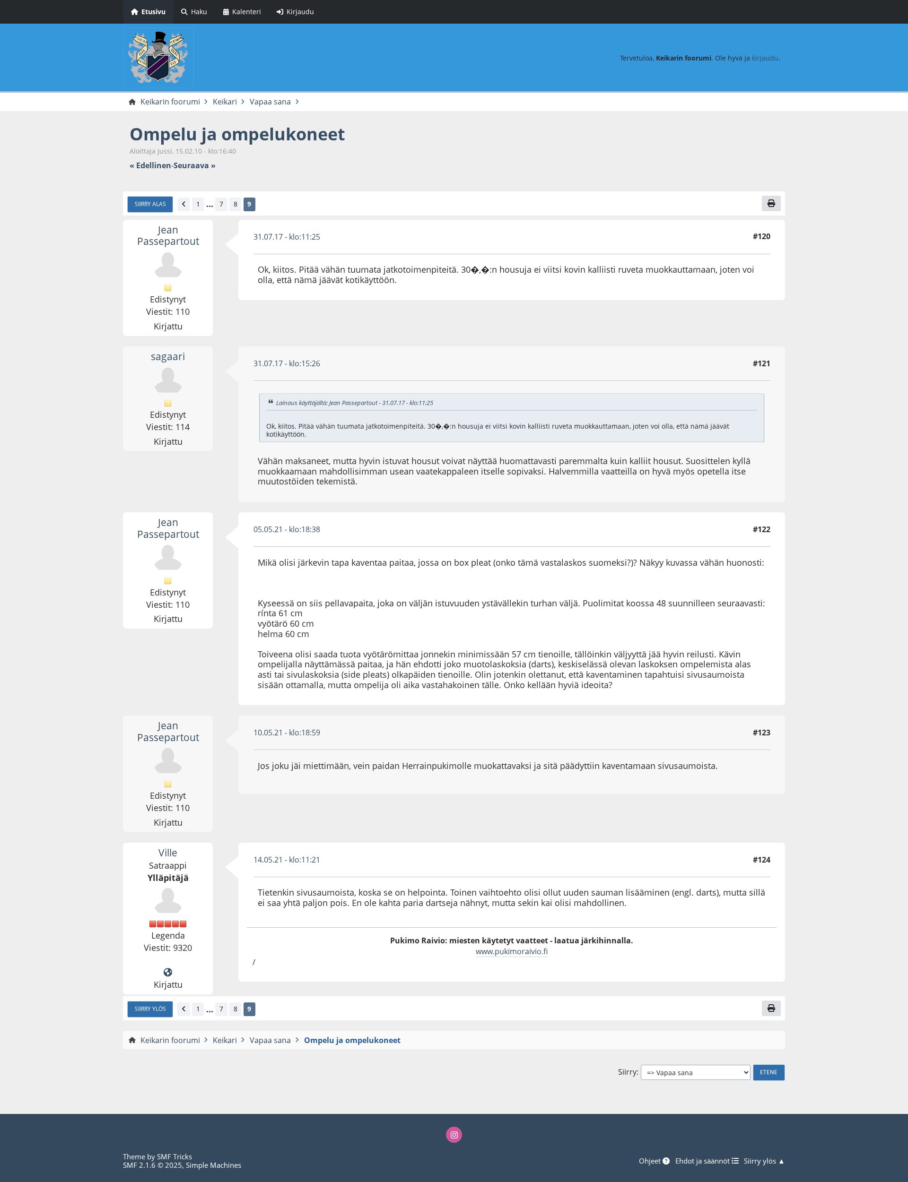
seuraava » (195, 165)
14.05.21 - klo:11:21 (286, 859)
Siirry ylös (150, 1008)
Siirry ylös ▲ (764, 1160)
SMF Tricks (174, 1156)
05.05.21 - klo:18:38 (286, 529)
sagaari (168, 356)
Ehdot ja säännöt (703, 1160)
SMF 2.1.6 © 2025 (152, 1165)
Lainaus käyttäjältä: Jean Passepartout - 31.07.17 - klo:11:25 (354, 402)
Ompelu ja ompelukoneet (237, 134)
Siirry (627, 1072)
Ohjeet (651, 1160)
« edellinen (150, 165)
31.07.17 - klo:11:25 (286, 237)
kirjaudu (765, 57)
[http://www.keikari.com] (168, 972)
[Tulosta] (771, 203)
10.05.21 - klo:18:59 (286, 732)
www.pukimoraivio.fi (512, 951)
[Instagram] (454, 1135)
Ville (167, 852)
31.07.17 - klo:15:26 (286, 363)
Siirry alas (150, 203)
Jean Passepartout (168, 235)
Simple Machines (213, 1165)
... (209, 204)
